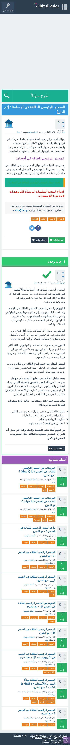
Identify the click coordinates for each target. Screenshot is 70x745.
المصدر (61, 219)
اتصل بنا (63, 735)
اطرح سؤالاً (40, 95)
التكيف (34, 702)
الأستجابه (51, 702)
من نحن (53, 735)
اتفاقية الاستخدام (20, 735)
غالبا (44, 490)
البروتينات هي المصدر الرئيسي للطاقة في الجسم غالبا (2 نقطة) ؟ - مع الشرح (37, 471)
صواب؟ (37, 520)
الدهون (51, 618)
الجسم (51, 490)
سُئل (63, 132)
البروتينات (50, 486)
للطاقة (43, 219)
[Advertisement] (35, 51)
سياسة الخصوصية (38, 735)
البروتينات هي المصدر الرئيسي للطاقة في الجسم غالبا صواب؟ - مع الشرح (38, 501)
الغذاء (42, 702)
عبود (53, 482)
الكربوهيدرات (49, 672)
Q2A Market (63, 740)
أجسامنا (35, 219)
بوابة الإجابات (20, 210)
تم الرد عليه (60, 283)
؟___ (52, 595)
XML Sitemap (61, 738)
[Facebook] (38, 228)
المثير (26, 698)
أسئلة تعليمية (32, 132)
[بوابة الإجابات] (46, 6)
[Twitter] (32, 228)
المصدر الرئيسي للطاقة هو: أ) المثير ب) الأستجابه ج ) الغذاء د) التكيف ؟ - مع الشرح (38, 683)
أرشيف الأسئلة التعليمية (41, 738)
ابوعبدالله (51, 694)
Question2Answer (60, 742)
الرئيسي (52, 219)
